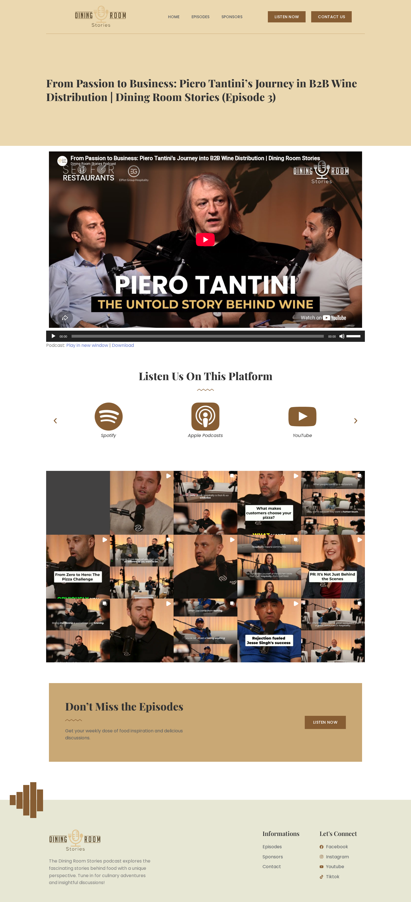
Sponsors (231, 17)
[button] (55, 420)
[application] (205, 336)
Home (173, 17)
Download (123, 345)
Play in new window (87, 345)
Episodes (200, 17)
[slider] (354, 336)
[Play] (53, 336)
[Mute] (342, 336)
